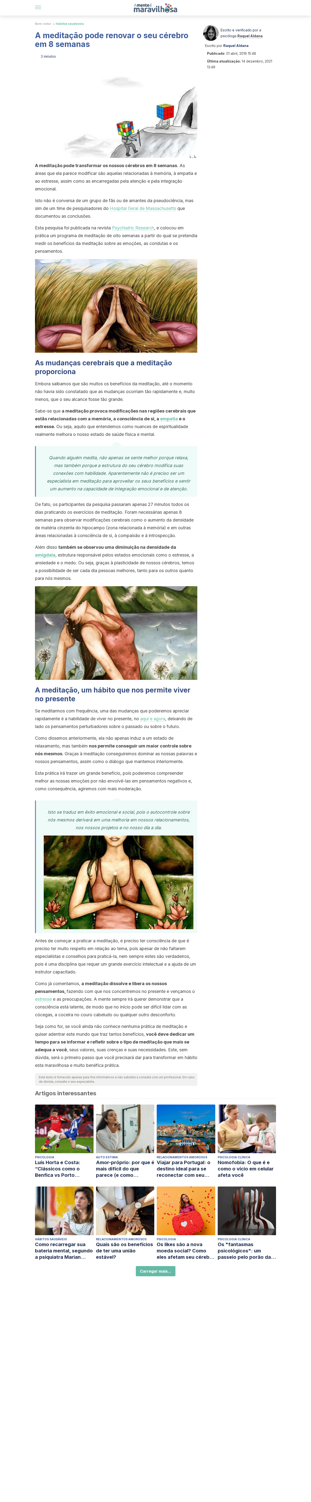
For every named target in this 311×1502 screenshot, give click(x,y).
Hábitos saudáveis (70, 24)
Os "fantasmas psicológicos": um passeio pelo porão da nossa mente (244, 1250)
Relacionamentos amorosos (182, 1157)
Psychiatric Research (133, 227)
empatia (169, 418)
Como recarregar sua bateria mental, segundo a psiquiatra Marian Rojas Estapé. (64, 1250)
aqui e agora (152, 718)
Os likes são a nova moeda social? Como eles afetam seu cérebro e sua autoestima (186, 1250)
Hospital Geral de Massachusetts (143, 208)
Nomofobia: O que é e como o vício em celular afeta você (246, 1169)
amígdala (45, 555)
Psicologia (44, 1157)
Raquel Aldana (250, 36)
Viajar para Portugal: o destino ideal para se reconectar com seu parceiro (183, 1169)
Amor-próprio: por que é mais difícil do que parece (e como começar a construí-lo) (125, 1169)
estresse (43, 999)
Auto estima (107, 1157)
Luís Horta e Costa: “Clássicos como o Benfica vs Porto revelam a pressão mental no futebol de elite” (59, 1169)
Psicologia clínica (234, 1157)
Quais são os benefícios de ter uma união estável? (124, 1250)
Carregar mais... (155, 1271)
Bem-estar (43, 24)
